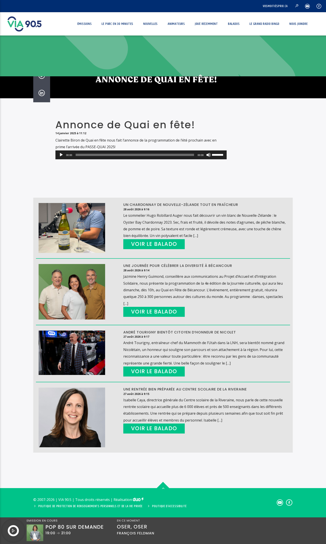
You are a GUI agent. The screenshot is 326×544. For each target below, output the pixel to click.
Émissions (84, 24)
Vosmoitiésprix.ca (275, 6)
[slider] (218, 154)
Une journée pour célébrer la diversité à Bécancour (177, 265)
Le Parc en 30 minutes (117, 24)
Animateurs (176, 24)
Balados (234, 24)
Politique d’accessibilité (169, 506)
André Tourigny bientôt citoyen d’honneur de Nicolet (179, 332)
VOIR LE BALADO (154, 244)
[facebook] (319, 6)
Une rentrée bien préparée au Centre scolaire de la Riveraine (185, 389)
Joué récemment (206, 24)
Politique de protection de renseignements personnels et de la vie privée (90, 506)
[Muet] (208, 155)
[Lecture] (61, 155)
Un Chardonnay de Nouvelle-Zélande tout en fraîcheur (180, 204)
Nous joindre (298, 24)
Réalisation (123, 499)
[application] (141, 154)
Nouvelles (150, 24)
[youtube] (307, 6)
